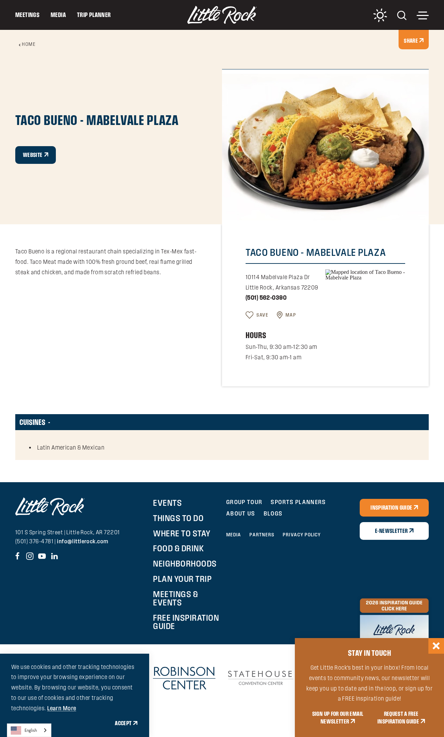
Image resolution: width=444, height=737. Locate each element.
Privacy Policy (302, 534)
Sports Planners (298, 502)
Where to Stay (182, 533)
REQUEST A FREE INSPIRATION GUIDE (398, 717)
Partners (261, 534)
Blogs (273, 513)
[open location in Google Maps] (365, 274)
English (31, 730)
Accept (123, 723)
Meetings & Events (175, 598)
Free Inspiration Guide (186, 621)
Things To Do (178, 517)
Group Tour (244, 502)
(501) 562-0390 (266, 297)
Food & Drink (178, 548)
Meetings (27, 14)
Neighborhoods (185, 563)
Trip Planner (94, 14)
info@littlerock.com (82, 541)
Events (167, 502)
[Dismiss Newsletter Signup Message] (436, 646)
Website (33, 155)
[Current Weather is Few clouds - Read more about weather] (380, 15)
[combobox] (29, 730)
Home (29, 44)
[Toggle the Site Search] (402, 15)
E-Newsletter (391, 531)
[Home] (222, 15)
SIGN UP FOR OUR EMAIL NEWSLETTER (338, 717)
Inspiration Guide (391, 507)
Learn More (61, 708)
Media (58, 14)
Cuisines (32, 422)
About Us (240, 513)
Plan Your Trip (182, 578)
